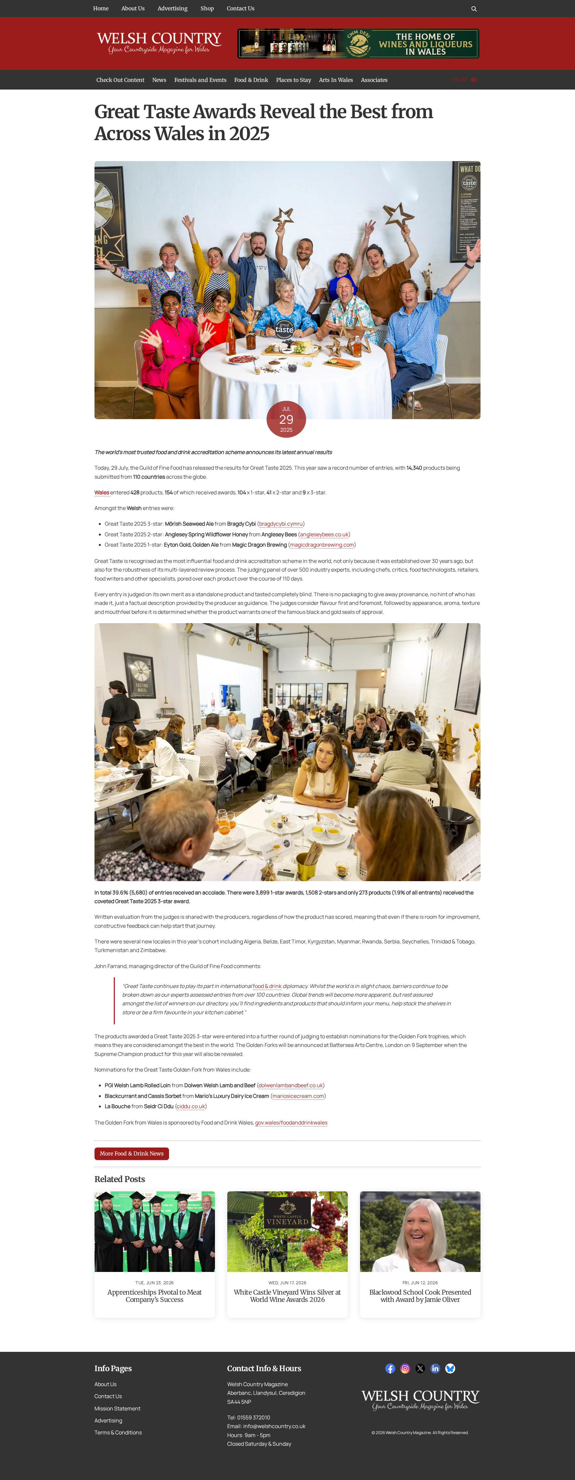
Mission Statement (117, 1408)
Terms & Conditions (118, 1432)
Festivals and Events (200, 80)
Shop (207, 8)
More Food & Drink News (132, 1153)
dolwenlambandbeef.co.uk (291, 1085)
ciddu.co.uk (191, 1106)
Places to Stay (293, 80)
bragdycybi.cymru (281, 523)
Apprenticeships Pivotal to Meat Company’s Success (154, 1296)
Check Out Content (120, 80)
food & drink (267, 986)
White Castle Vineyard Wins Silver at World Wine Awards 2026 (287, 1296)
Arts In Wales (336, 80)
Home (100, 8)
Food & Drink (251, 80)
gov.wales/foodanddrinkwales (291, 1122)
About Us (133, 8)
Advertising (173, 8)
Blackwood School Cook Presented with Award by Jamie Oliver (420, 1296)
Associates (374, 80)
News (159, 80)
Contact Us (241, 8)
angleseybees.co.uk (324, 534)
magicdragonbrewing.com (322, 544)
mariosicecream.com (298, 1096)
